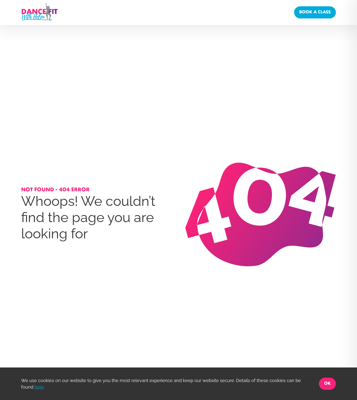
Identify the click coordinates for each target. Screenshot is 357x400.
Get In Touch (261, 12)
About (216, 12)
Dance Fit (236, 12)
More (283, 12)
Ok (327, 383)
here (39, 387)
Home (199, 12)
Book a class (315, 12)
